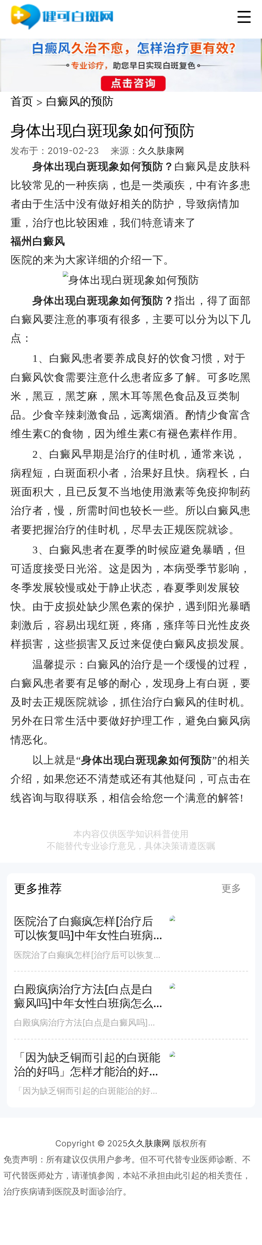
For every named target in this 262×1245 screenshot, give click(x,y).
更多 (231, 888)
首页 (22, 101)
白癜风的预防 (80, 101)
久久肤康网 (161, 150)
